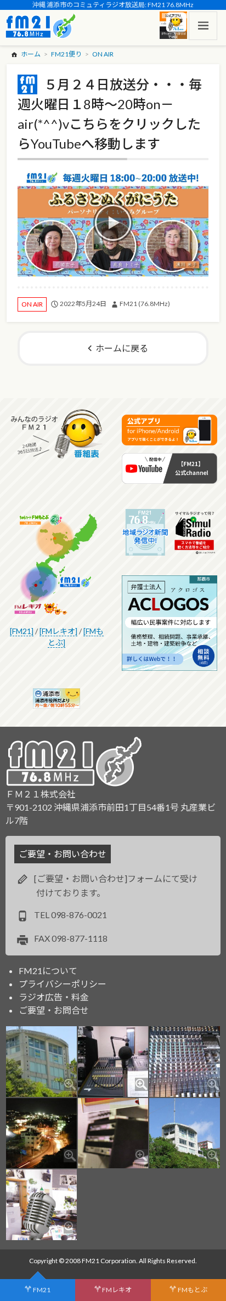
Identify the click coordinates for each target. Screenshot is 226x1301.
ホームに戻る (121, 348)
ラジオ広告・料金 (54, 997)
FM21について (48, 970)
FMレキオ (117, 1290)
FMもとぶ (192, 1290)
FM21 (41, 1290)
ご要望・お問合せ (54, 1010)
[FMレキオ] (58, 631)
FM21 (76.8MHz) (145, 303)
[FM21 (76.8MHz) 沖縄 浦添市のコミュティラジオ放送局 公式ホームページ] (40, 25)
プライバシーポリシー (62, 983)
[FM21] (21, 631)
